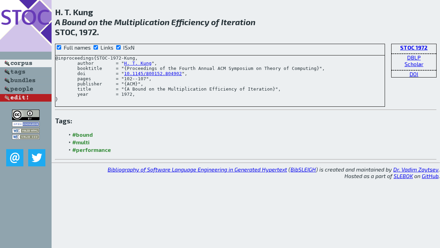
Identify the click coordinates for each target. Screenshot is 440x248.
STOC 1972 (414, 47)
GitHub (430, 176)
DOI (413, 74)
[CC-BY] (26, 118)
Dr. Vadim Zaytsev (416, 169)
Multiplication (141, 22)
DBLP (414, 57)
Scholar (414, 64)
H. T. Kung (138, 63)
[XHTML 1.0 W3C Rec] (26, 131)
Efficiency (190, 22)
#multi (81, 142)
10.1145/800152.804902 (153, 73)
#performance (91, 149)
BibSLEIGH (303, 169)
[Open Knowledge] (26, 124)
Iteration (238, 22)
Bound (74, 22)
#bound (82, 134)
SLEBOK (403, 176)
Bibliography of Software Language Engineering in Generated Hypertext (197, 169)
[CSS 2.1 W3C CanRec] (26, 144)
